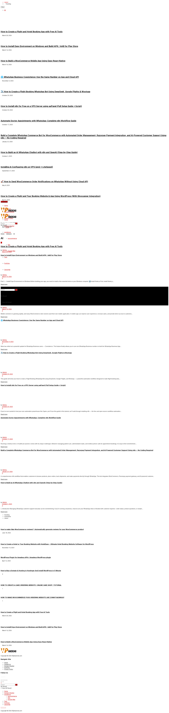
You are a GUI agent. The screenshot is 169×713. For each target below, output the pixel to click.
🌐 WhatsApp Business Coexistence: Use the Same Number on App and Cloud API (40, 77)
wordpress (7, 232)
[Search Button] (16, 290)
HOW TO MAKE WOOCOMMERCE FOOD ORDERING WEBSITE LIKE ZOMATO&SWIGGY (32, 597)
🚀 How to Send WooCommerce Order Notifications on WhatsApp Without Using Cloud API (44, 181)
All (5, 10)
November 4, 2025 (7, 342)
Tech (5, 257)
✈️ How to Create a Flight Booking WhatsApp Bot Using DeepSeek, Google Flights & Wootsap (45, 91)
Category (9, 234)
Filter (2, 7)
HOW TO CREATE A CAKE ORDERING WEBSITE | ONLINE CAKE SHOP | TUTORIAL (31, 585)
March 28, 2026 (7, 252)
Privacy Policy (8, 669)
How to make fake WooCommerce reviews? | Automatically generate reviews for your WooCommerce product (42, 529)
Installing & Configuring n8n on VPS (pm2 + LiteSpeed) (27, 167)
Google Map (11, 251)
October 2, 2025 (7, 504)
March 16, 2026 (7, 276)
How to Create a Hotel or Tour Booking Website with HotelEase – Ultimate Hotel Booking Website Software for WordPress (47, 544)
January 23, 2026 (7, 471)
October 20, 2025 (7, 406)
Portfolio (7, 668)
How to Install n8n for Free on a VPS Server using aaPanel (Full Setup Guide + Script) (41, 106)
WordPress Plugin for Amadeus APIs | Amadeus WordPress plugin (26, 557)
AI (14, 234)
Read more (4, 284)
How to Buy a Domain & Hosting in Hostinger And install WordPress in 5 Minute (31, 571)
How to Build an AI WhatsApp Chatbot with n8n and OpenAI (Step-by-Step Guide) (39, 152)
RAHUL (5, 250)
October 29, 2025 (7, 374)
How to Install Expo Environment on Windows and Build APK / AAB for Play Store (39, 46)
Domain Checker (9, 666)
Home (6, 205)
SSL (9, 245)
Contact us (7, 664)
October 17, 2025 (7, 439)
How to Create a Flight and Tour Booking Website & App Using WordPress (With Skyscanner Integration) (51, 196)
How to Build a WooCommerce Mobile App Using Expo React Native (33, 61)
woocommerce (12, 238)
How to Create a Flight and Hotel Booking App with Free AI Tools (31, 31)
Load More (4, 201)
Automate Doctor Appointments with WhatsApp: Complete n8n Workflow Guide (38, 121)
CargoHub (7, 704)
